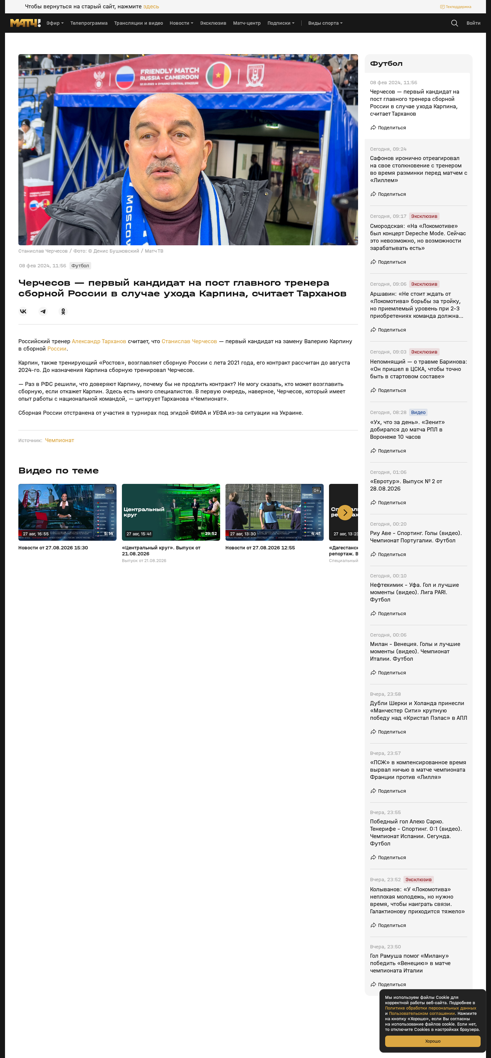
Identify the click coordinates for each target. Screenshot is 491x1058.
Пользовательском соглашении (422, 1013)
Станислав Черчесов (189, 341)
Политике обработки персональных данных (430, 1008)
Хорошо (433, 1041)
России (56, 348)
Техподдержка (458, 7)
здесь (151, 6)
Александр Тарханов (99, 341)
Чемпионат (59, 440)
